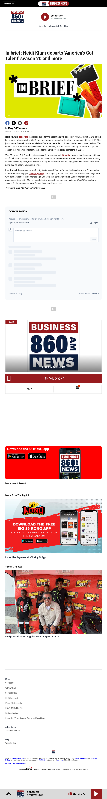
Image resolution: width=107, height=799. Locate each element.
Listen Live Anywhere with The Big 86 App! (25, 557)
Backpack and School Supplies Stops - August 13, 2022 (32, 636)
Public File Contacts (13, 703)
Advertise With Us (55, 26)
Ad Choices (43, 760)
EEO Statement (11, 698)
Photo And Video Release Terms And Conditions (25, 718)
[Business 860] (53, 3)
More (66, 26)
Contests (42, 26)
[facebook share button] (7, 123)
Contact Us (9, 683)
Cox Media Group (17, 758)
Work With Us (10, 688)
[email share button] (20, 123)
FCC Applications (12, 713)
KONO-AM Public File (14, 708)
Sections (7, 4)
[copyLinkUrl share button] (26, 123)
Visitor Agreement (81, 758)
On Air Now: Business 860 (53, 367)
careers (60, 760)
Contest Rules (11, 693)
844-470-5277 (54, 378)
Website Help (10, 743)
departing (23, 137)
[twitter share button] (14, 123)
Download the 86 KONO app (28, 449)
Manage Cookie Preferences (15, 764)
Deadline (66, 155)
